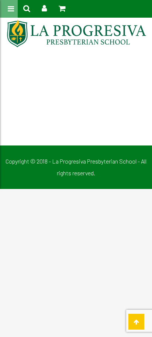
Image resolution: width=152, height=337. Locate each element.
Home (63, 73)
